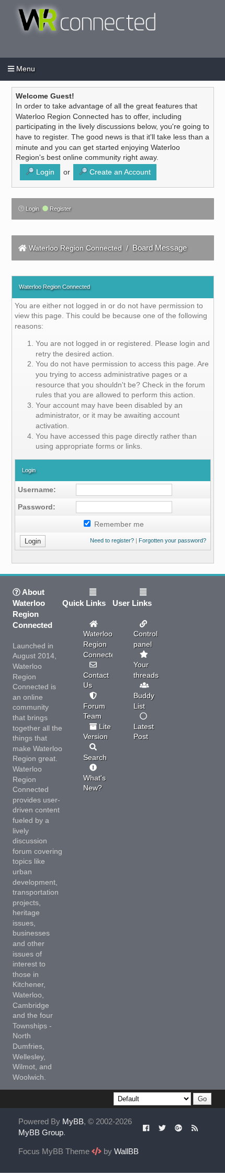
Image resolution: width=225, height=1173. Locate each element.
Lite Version (97, 731)
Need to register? (112, 540)
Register (59, 208)
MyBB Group (40, 1132)
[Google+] (178, 1127)
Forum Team (94, 711)
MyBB (73, 1121)
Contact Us (96, 680)
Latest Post (143, 731)
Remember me (118, 524)
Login (31, 208)
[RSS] (194, 1127)
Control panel (145, 638)
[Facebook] (146, 1127)
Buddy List (143, 700)
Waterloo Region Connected (75, 248)
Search (95, 757)
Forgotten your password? (172, 540)
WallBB (126, 1151)
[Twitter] (162, 1127)
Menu (24, 68)
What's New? (94, 783)
